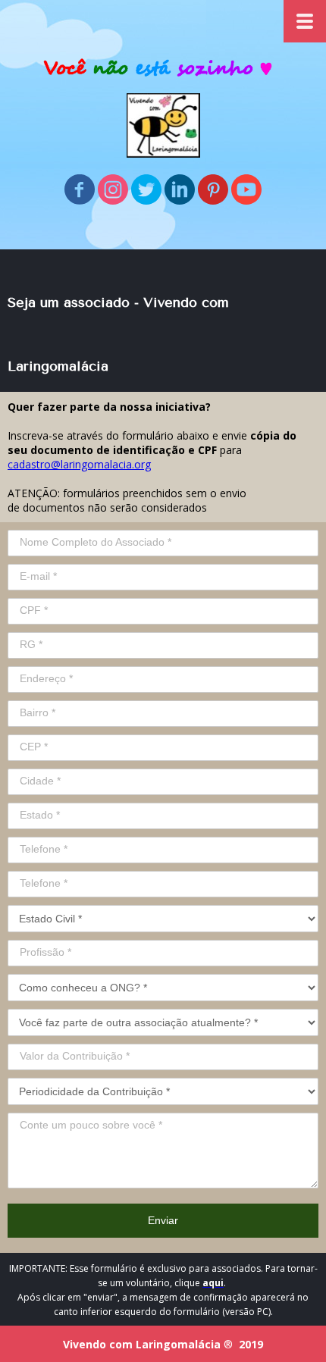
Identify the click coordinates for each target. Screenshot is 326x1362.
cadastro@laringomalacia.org (79, 464)
